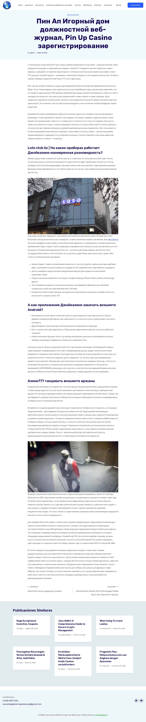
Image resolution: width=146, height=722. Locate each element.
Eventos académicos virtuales (59, 5)
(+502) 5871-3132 (10, 700)
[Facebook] (136, 701)
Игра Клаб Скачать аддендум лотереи (44, 589)
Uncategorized (73, 15)
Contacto (108, 5)
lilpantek (106, 666)
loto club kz (113, 239)
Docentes (39, 5)
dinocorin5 (107, 628)
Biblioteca (87, 5)
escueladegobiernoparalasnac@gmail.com (22, 704)
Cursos (78, 5)
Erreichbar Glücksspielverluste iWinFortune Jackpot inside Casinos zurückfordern (69, 658)
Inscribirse (135, 5)
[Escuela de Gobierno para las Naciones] (7, 5)
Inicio (20, 5)
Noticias (97, 5)
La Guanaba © (101, 715)
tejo (21, 662)
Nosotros (29, 5)
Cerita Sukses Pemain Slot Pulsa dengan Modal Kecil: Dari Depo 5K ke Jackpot (97, 591)
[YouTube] (141, 701)
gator (33, 53)
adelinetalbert (66, 635)
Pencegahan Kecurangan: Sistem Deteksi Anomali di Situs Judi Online (31, 655)
